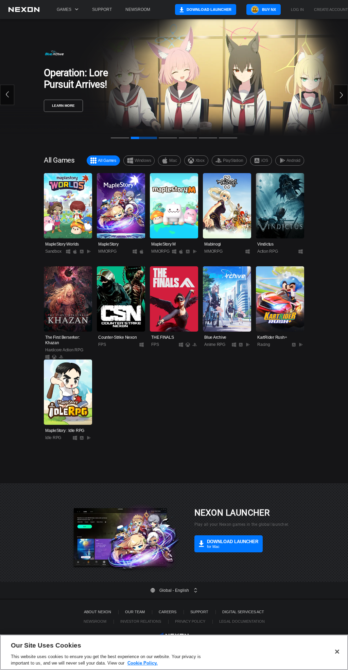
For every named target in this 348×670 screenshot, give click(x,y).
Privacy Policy (190, 621)
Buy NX (269, 9)
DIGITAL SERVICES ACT (243, 612)
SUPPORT (199, 612)
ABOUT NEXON (97, 612)
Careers (167, 612)
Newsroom (137, 9)
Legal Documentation (242, 621)
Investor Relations (140, 621)
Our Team (135, 612)
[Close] (337, 651)
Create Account (331, 10)
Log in (297, 10)
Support (102, 9)
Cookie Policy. (142, 663)
